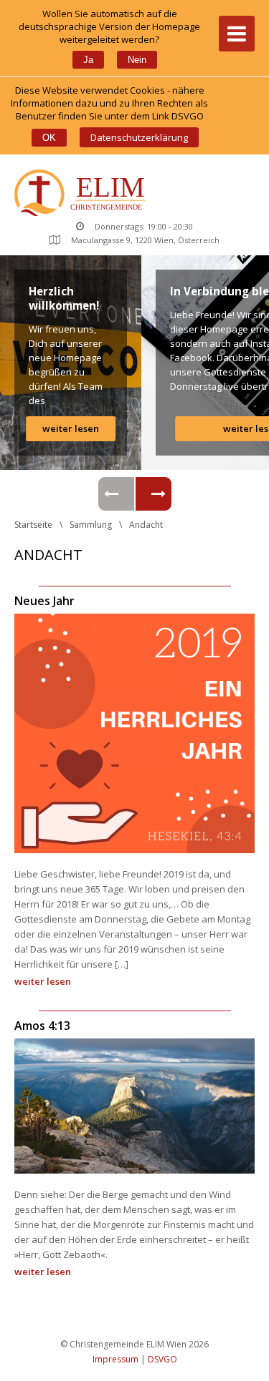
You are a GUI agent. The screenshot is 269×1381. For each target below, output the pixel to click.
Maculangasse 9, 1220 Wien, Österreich (145, 240)
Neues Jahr (44, 601)
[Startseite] (82, 194)
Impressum (115, 1359)
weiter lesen (70, 428)
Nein (137, 59)
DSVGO (162, 1359)
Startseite (33, 525)
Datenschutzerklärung (139, 137)
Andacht (146, 525)
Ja (88, 59)
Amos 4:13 (42, 1025)
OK (49, 137)
